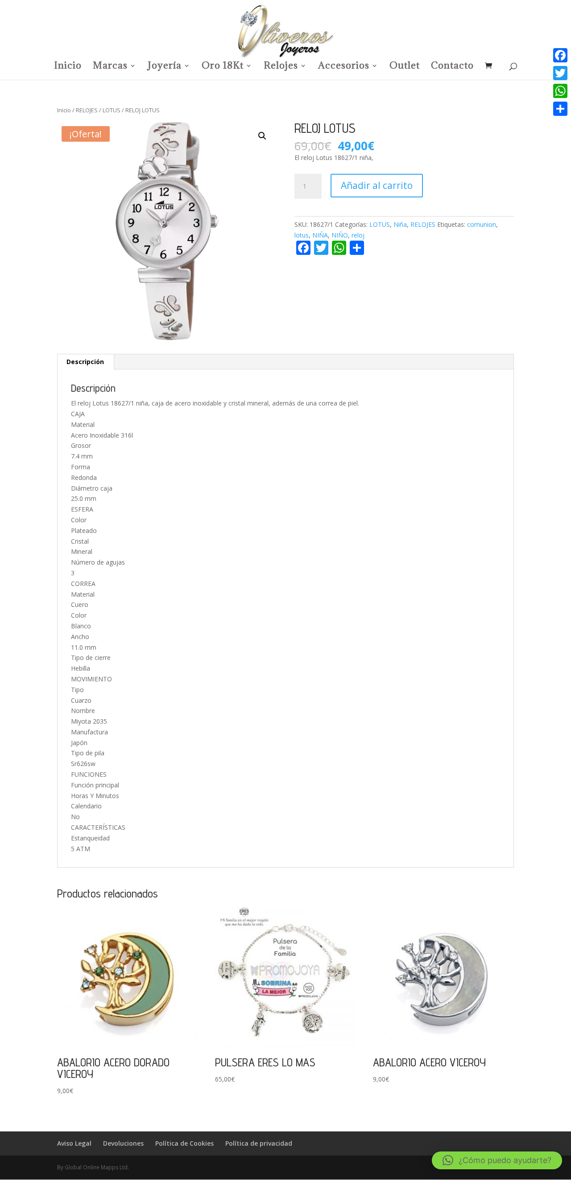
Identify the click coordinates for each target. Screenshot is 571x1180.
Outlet (404, 66)
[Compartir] (560, 109)
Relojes (281, 66)
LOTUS (111, 110)
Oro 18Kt (223, 66)
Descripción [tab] (85, 361)
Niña (400, 224)
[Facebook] (560, 55)
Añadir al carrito (377, 185)
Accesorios (343, 66)
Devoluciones (123, 1143)
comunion (481, 224)
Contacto (452, 66)
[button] (262, 136)
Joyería (165, 66)
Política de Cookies (184, 1143)
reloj (358, 235)
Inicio (68, 66)
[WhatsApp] (560, 91)
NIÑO (339, 235)
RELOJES (87, 110)
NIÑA (320, 235)
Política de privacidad (258, 1143)
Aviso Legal (74, 1143)
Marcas (110, 66)
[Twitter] (560, 73)
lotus (301, 235)
